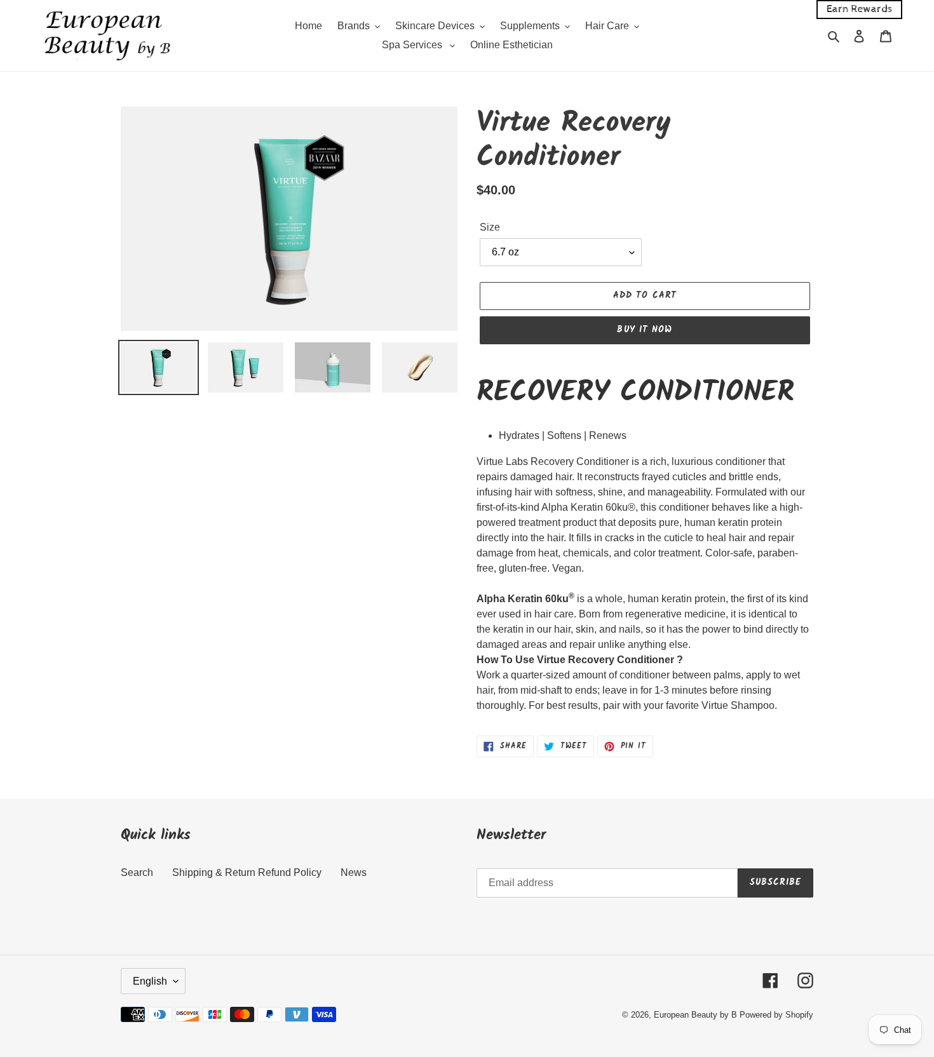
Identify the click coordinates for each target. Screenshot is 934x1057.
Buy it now (644, 330)
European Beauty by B (695, 1015)
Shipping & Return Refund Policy (246, 872)
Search (137, 872)
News (354, 872)
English (150, 981)
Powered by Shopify (776, 1015)
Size (490, 227)
